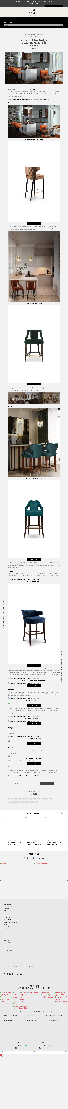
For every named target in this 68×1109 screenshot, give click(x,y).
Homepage (17, 1)
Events (6, 931)
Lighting (7, 908)
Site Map (50, 1)
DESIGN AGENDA (43, 19)
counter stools (20, 799)
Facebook (29, 775)
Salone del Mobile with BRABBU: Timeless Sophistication (34, 844)
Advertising (23, 1)
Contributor (29, 1)
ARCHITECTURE (13, 19)
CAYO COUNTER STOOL (34, 303)
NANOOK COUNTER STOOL (34, 719)
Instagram (23, 775)
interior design (35, 799)
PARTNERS (34, 986)
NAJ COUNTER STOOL (34, 739)
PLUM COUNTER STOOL (34, 758)
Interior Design (39, 34)
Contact (34, 1)
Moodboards (7, 942)
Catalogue (7, 937)
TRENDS (14, 22)
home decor (31, 34)
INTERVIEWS (35, 19)
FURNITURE (50, 19)
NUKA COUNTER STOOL (34, 701)
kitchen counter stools (45, 799)
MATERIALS (24, 19)
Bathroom (7, 915)
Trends (6, 928)
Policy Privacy (44, 1)
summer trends (34, 801)
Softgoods (8, 913)
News (5, 930)
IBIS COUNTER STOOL (34, 582)
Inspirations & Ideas (10, 926)
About (38, 1)
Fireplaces (7, 917)
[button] (62, 829)
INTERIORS (6, 19)
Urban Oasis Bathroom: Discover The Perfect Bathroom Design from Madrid (33, 768)
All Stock (7, 919)
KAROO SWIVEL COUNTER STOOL (34, 681)
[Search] (61, 25)
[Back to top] (64, 1105)
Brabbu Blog (7, 924)
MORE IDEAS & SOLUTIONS (34, 988)
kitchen (52, 95)
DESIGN (19, 19)
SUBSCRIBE (30, 966)
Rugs (5, 910)
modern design (12, 801)
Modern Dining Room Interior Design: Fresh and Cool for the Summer (31, 99)
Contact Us (8, 946)
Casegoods (8, 904)
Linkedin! (36, 775)
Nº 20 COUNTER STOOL (34, 478)
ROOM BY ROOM (8, 22)
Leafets (6, 939)
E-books (6, 940)
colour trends (12, 799)
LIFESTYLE (30, 19)
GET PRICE (34, 223)
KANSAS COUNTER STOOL (34, 139)
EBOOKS (55, 19)
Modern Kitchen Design (23, 801)
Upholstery (8, 906)
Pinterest (17, 775)
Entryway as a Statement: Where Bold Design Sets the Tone (14, 844)
